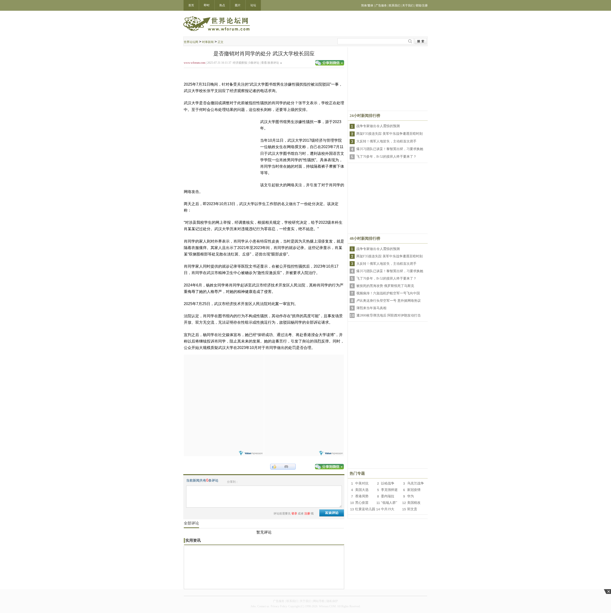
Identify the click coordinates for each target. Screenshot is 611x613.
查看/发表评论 (270, 62)
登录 (294, 513)
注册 (307, 513)
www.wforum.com (194, 62)
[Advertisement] (223, 384)
